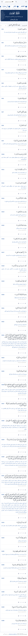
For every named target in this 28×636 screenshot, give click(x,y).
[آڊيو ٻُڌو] (23, 317)
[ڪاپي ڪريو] (18, 317)
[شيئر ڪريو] (21, 317)
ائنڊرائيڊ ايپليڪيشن (8, 1)
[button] (25, 2)
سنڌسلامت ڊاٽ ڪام (13, 634)
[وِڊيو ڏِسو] (25, 317)
